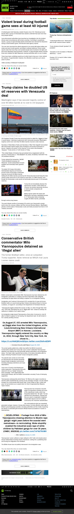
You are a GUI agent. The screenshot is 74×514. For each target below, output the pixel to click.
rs (16, 486)
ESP (5, 0)
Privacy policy (58, 496)
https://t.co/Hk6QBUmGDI (13, 341)
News (2, 494)
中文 (19, 486)
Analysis (50, 10)
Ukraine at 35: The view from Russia (60, 148)
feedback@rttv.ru (13, 74)
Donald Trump (5, 219)
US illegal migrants (24, 454)
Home (3, 17)
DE (10, 0)
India (37, 10)
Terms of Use (58, 494)
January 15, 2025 (30, 435)
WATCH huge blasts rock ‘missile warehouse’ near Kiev (37, 13)
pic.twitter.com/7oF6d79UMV (33, 431)
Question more (14, 7)
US (14, 219)
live (70, 7)
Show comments (25, 79)
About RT (57, 498)
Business (33, 10)
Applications (39, 496)
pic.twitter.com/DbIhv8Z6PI (38, 341)
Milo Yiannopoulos (6, 454)
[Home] (5, 7)
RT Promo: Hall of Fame (60, 500)
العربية (2, 0)
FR (12, 0)
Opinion (55, 10)
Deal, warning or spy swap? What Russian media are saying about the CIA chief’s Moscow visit (60, 110)
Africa (40, 10)
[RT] (20, 1)
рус (9, 486)
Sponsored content (41, 502)
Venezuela (19, 219)
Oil (11, 219)
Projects (70, 10)
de (11, 486)
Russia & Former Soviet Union (17, 10)
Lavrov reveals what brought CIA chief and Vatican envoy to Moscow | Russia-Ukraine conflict (46, 7)
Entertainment (61, 10)
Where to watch (40, 498)
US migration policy (36, 454)
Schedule (39, 500)
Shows (66, 10)
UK (14, 454)
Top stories (53, 18)
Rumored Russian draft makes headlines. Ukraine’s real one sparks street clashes (60, 130)
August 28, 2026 (35, 345)
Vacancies (57, 505)
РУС (8, 0)
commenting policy (16, 72)
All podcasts (69, 156)
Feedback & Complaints (60, 504)
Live (38, 494)
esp (6, 486)
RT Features (45, 10)
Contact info (57, 502)
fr (13, 486)
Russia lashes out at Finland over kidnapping (35, 477)
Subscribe (57, 85)
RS (14, 0)
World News (27, 10)
